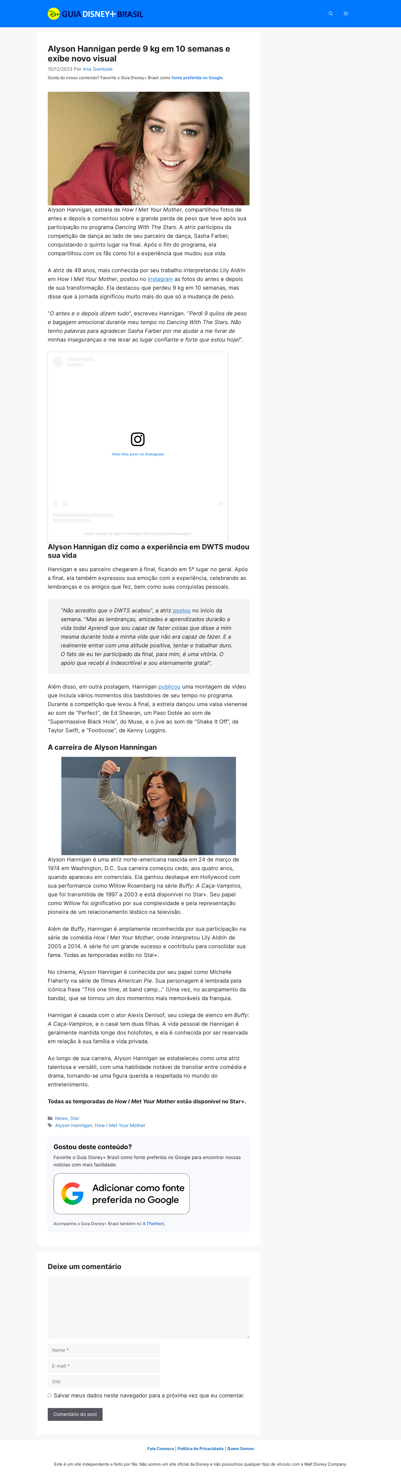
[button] (330, 13)
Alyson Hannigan (73, 1125)
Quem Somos (240, 1448)
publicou (169, 686)
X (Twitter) (153, 1223)
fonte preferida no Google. (198, 77)
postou (182, 610)
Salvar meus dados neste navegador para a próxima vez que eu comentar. (149, 1395)
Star (74, 1118)
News (61, 1118)
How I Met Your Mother (120, 1125)
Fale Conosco (160, 1448)
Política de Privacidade (201, 1448)
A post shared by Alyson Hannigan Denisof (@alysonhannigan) (138, 533)
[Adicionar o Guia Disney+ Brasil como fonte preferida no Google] (121, 1194)
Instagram (160, 279)
